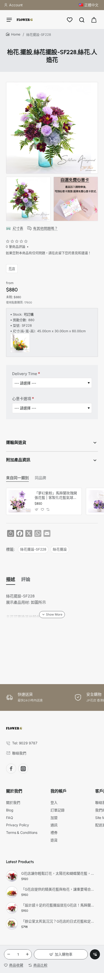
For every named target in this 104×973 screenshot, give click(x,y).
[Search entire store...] (82, 19)
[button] (61, 954)
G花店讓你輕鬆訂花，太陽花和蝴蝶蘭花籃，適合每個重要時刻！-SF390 (58, 873)
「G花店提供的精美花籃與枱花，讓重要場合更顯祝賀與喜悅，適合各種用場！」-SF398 (58, 889)
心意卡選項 (21, 398)
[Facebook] (11, 769)
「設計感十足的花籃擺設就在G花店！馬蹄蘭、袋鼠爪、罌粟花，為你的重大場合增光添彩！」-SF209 (58, 905)
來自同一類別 (17, 478)
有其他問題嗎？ (45, 228)
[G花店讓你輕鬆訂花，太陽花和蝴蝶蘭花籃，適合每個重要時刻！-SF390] (12, 876)
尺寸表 (18, 228)
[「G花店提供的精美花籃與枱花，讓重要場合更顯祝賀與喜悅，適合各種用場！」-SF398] (12, 892)
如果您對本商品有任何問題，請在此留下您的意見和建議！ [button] (48, 253)
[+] (27, 954)
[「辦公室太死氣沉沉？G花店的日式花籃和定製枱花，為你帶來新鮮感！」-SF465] (12, 924)
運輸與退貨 (16, 442)
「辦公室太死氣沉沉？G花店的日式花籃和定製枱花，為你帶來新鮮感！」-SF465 (58, 921)
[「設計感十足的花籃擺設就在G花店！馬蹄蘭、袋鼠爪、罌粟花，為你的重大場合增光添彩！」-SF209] (12, 908)
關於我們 (14, 791)
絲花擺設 (60, 549)
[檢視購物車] (94, 19)
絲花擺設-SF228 (33, 549)
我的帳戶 (58, 791)
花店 (12, 268)
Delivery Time (24, 373)
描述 (10, 579)
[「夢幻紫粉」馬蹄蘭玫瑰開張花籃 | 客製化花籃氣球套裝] (19, 501)
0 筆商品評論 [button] (15, 247)
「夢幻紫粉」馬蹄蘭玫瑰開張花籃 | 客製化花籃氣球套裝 (56, 495)
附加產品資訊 (18, 460)
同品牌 (40, 478)
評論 (25, 579)
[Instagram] (23, 769)
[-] (8, 954)
